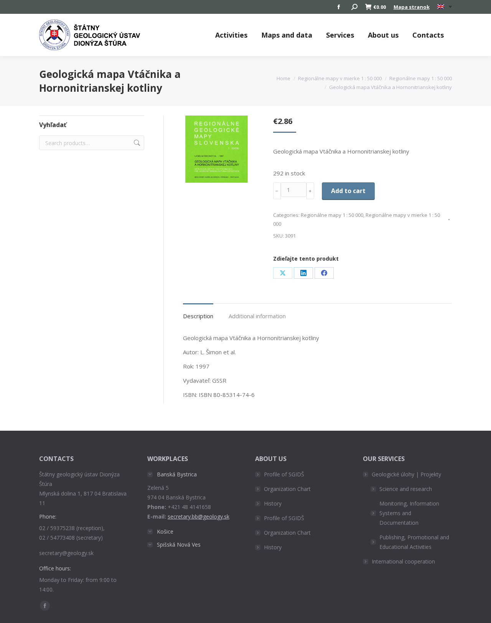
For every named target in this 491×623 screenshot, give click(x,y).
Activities (231, 35)
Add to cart (348, 191)
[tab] (198, 312)
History (273, 503)
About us (383, 35)
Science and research (405, 488)
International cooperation (403, 561)
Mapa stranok (412, 6)
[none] (444, 7)
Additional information (257, 316)
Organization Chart (287, 488)
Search (136, 143)
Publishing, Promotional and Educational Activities (414, 542)
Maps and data (286, 35)
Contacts (428, 35)
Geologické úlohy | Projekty (406, 474)
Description (198, 316)
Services (340, 35)
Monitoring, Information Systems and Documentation (409, 513)
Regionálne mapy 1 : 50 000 (332, 215)
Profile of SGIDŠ (284, 474)
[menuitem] (444, 6)
